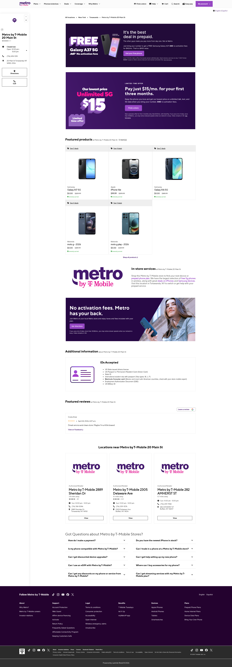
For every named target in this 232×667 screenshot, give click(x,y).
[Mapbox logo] (2, 29)
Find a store (133, 108)
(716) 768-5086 (77, 506)
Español (224, 11)
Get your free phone (134, 53)
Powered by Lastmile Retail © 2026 (116, 663)
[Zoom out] (26, 20)
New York (82, 17)
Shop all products (130, 257)
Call (14, 83)
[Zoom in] (26, 16)
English (218, 11)
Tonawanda (93, 17)
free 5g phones (188, 278)
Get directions (77, 326)
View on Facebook (75, 430)
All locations (70, 17)
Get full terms (168, 60)
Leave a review (184, 409)
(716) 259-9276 (121, 506)
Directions (15, 73)
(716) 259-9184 (165, 504)
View (86, 518)
